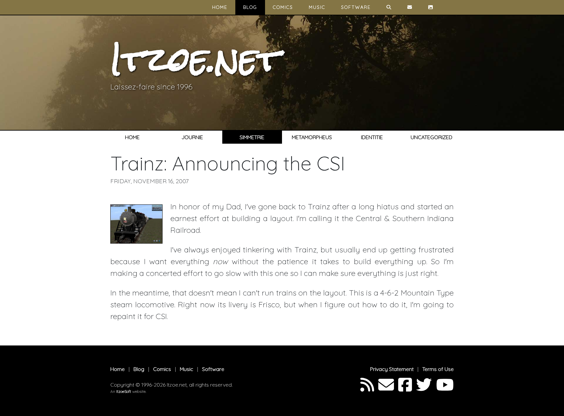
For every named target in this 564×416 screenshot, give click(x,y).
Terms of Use (438, 369)
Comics (283, 7)
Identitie (372, 137)
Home (219, 7)
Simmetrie (252, 137)
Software (356, 7)
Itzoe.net (195, 59)
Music (317, 7)
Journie (192, 137)
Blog (250, 7)
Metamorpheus (312, 137)
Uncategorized (431, 137)
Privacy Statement (392, 369)
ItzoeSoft (123, 391)
